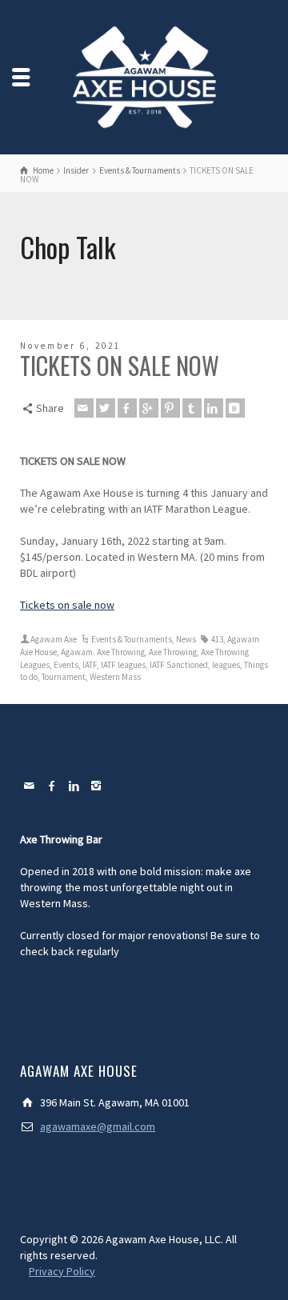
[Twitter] (105, 408)
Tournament (64, 676)
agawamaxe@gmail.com (97, 1126)
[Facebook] (127, 408)
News (186, 639)
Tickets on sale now (67, 605)
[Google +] (148, 408)
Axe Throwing (173, 652)
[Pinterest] (170, 408)
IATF (89, 664)
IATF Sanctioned (179, 664)
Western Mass (115, 676)
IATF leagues (123, 664)
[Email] (84, 408)
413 (217, 639)
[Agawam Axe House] (144, 76)
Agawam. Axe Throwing (103, 652)
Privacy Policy (62, 1271)
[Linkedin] (213, 408)
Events (66, 664)
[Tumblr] (192, 408)
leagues (226, 664)
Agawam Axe (53, 639)
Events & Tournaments (131, 639)
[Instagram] (96, 785)
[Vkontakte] (235, 408)
